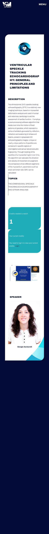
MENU (42, 4)
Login (17, 246)
